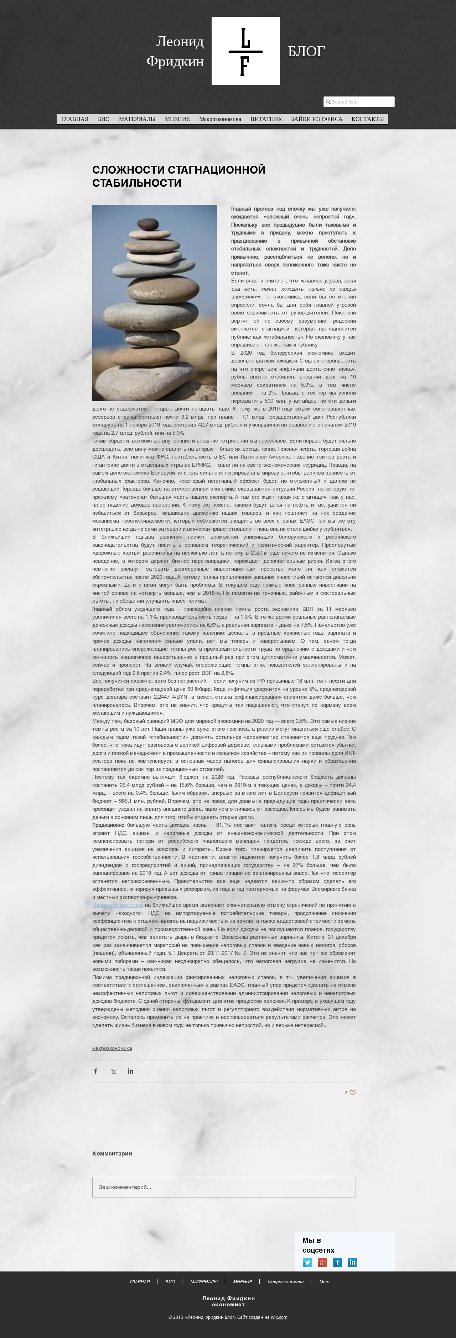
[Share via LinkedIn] (130, 1071)
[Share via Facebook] (95, 1071)
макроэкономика (112, 1048)
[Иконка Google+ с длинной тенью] (322, 1262)
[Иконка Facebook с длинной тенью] (337, 1262)
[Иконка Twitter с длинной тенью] (307, 1262)
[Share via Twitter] (113, 1071)
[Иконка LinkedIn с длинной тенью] (352, 1262)
